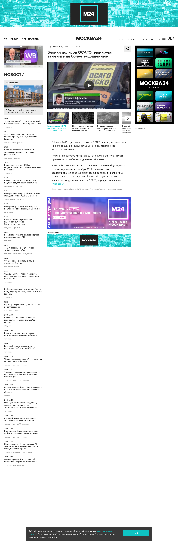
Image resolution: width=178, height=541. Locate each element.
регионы (20, 143)
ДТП (19, 380)
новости (85, 189)
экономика (8, 212)
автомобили (69, 189)
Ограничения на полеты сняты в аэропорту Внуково (19, 262)
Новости (14, 74)
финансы (17, 228)
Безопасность (75, 47)
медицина (8, 186)
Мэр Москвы (12, 82)
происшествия (10, 143)
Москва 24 (89, 38)
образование (9, 199)
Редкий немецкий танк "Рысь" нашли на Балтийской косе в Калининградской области (23, 389)
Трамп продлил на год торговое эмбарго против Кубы (19, 249)
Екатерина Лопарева (98, 189)
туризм (17, 158)
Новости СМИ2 (53, 233)
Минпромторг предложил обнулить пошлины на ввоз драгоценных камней (22, 207)
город (16, 267)
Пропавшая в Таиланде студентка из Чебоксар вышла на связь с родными (21, 432)
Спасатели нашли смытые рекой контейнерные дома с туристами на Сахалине (20, 137)
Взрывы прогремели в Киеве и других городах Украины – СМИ (21, 236)
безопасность (57, 189)
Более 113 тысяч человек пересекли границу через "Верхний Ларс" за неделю (20, 320)
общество (17, 186)
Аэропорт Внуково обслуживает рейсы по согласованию (22, 305)
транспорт (8, 158)
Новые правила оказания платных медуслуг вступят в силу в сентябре (20, 181)
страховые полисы (115, 189)
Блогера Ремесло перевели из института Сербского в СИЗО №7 (19, 347)
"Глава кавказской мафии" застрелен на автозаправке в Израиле (23, 360)
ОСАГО (78, 189)
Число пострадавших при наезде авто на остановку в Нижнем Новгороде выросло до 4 (22, 374)
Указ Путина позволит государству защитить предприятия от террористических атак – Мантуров (21, 405)
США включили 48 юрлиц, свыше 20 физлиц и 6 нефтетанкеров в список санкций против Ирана (21, 446)
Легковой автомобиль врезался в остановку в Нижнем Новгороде (20, 419)
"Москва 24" (59, 184)
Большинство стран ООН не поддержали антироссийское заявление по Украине (22, 167)
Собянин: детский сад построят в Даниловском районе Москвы (21, 111)
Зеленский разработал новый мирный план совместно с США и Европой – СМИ (22, 122)
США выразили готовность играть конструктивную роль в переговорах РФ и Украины (21, 276)
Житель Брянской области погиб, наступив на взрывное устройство (20, 460)
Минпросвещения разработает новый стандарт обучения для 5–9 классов (22, 194)
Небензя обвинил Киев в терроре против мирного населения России (20, 334)
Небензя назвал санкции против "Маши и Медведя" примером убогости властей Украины (23, 291)
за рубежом (27, 254)
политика (8, 127)
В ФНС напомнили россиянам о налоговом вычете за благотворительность (18, 222)
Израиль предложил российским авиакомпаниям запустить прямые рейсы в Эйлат (20, 152)
